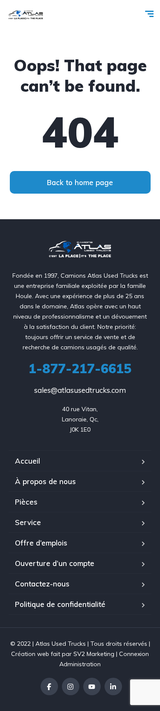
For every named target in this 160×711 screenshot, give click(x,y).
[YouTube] (92, 686)
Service (28, 522)
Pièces (26, 501)
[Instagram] (70, 686)
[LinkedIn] (113, 686)
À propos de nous (45, 481)
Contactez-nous (42, 583)
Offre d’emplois (41, 542)
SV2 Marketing (93, 654)
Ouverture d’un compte (54, 563)
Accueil (27, 460)
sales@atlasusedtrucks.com (80, 390)
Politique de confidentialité (60, 604)
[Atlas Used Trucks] (25, 15)
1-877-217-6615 (80, 368)
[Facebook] (49, 686)
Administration (80, 664)
